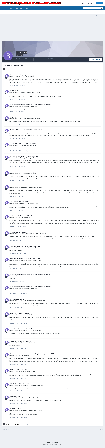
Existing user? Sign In (88, 3)
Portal (26, 8)
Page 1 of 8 (28, 69)
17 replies (24, 323)
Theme (48, 442)
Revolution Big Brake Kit (16, 299)
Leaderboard (19, 8)
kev (21, 371)
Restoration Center (36, 330)
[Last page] (22, 69)
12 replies (24, 390)
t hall (21, 385)
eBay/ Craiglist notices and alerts (35, 385)
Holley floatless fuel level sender (19, 201)
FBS (21, 131)
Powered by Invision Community (52, 445)
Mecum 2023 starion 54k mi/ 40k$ (19, 383)
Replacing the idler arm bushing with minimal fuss (23, 156)
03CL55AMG (23, 92)
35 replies (24, 378)
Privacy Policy (55, 442)
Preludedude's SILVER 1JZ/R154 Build (20, 329)
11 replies (22, 99)
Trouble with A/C (14, 90)
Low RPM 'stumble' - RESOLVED (19, 369)
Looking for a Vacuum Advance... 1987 (20, 313)
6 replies (22, 150)
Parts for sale (33, 76)
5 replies (22, 210)
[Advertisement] (52, 30)
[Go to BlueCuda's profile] (7, 76)
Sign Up (99, 3)
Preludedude (23, 330)
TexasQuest (23, 300)
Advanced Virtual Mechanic (38, 300)
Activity (11, 8)
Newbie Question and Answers (38, 233)
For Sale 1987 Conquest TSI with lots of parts (22, 143)
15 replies (24, 307)
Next (18, 69)
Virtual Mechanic (35, 92)
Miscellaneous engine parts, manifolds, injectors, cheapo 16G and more (30, 75)
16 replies (22, 138)
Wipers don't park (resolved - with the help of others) (25, 246)
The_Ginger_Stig (24, 158)
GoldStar (22, 203)
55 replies (24, 335)
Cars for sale (33, 145)
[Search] (101, 8)
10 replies (24, 403)
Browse (5, 8)
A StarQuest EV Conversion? (17, 232)
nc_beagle (22, 233)
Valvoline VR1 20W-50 (15, 396)
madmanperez (23, 247)
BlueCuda (11, 76)
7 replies (23, 85)
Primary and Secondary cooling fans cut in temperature (25, 129)
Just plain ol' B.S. (34, 203)
